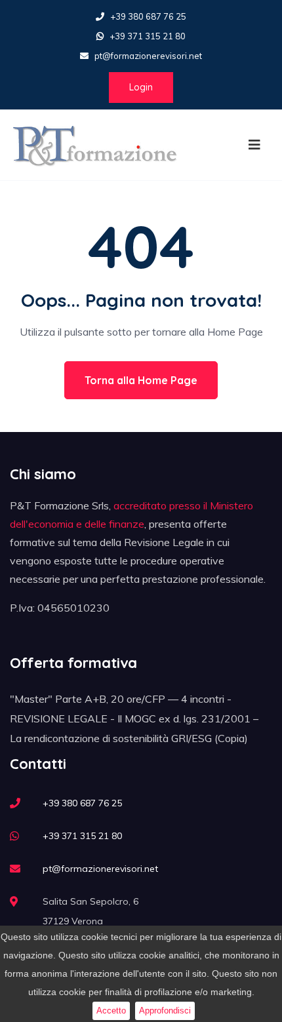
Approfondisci (165, 1010)
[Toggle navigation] (254, 145)
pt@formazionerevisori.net (148, 55)
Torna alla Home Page (141, 380)
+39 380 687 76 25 (148, 16)
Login (141, 87)
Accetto (111, 1010)
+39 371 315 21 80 (148, 36)
